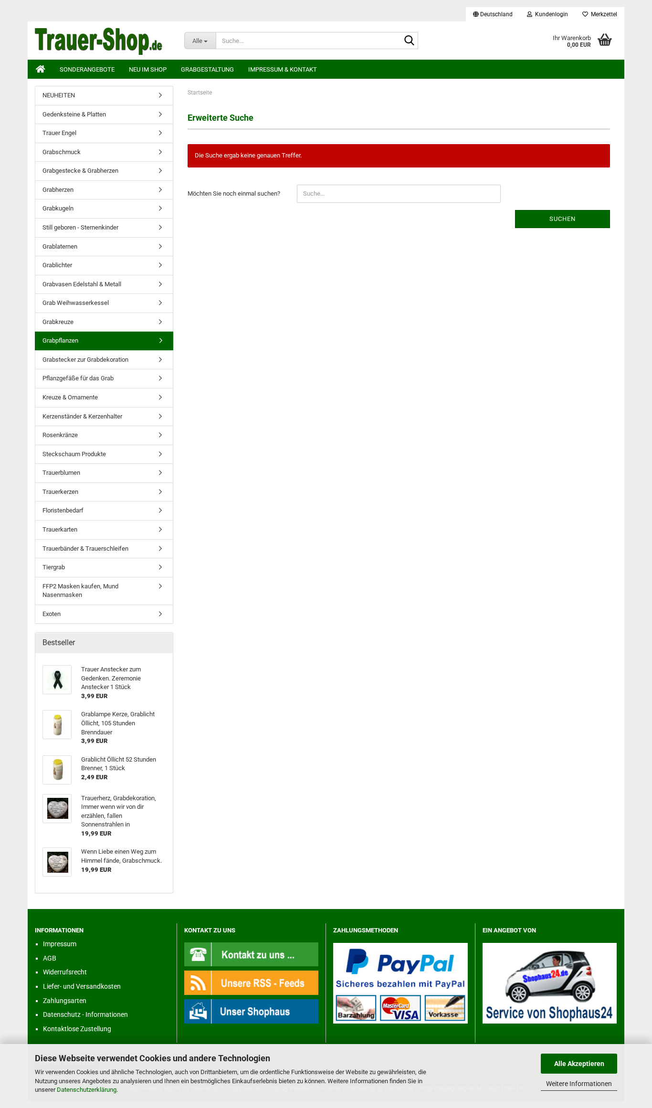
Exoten (51, 613)
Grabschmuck (61, 152)
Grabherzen (58, 189)
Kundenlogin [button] (550, 14)
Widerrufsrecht (65, 972)
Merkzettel (602, 14)
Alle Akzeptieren (579, 1063)
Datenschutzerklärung (86, 1089)
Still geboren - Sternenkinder (80, 227)
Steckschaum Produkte (74, 454)
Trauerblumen (61, 472)
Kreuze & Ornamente (70, 397)
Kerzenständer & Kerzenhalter (82, 416)
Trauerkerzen (60, 491)
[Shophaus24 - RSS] (251, 982)
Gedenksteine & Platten (74, 114)
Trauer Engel (59, 132)
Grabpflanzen (60, 340)
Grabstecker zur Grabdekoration (85, 359)
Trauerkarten (59, 529)
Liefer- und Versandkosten (82, 986)
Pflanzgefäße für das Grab (78, 378)
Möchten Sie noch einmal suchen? (234, 193)
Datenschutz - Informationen (85, 1014)
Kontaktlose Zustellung (77, 1029)
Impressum (59, 944)
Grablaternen (59, 246)
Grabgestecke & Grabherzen (80, 170)
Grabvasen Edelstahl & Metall (81, 284)
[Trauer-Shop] (102, 40)
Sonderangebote (87, 69)
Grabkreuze (58, 321)
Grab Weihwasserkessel (75, 302)
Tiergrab (53, 567)
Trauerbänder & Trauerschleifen (85, 548)
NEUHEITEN (58, 95)
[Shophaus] (251, 1010)
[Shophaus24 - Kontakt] (251, 954)
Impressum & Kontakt (282, 69)
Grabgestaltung (207, 69)
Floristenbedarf (63, 510)
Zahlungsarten (64, 1000)
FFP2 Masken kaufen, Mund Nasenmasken (80, 591)
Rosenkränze (60, 435)
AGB (49, 958)
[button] (493, 14)
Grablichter (57, 265)
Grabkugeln (58, 208)
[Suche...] (409, 41)
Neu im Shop (148, 69)
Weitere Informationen (579, 1083)
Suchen (562, 218)
